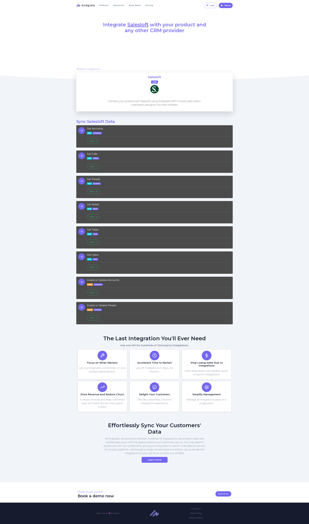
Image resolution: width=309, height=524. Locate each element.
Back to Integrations (89, 69)
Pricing (149, 5)
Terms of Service (196, 518)
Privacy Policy (196, 513)
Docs (92, 141)
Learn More (154, 459)
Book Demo (135, 5)
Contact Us (196, 509)
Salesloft (154, 77)
